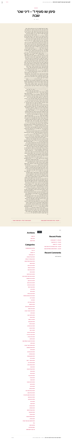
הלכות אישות (32, 263)
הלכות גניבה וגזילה (31, 293)
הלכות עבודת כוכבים (31, 369)
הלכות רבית (32, 401)
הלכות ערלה (32, 373)
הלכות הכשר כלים (31, 302)
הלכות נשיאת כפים (31, 364)
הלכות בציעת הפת (31, 269)
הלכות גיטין (32, 289)
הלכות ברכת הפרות (31, 284)
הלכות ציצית (32, 386)
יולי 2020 (33, 236)
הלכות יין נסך (32, 330)
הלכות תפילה (32, 414)
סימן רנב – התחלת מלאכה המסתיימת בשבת (52, 248)
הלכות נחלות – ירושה (31, 360)
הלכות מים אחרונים (31, 351)
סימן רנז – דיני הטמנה (57, 244)
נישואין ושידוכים (32, 427)
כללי (34, 423)
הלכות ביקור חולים (31, 265)
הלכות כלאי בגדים (31, 336)
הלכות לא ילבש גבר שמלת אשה (28, 341)
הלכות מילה (32, 349)
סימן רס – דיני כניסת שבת (56, 242)
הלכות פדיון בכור (31, 375)
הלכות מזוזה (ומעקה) (31, 347)
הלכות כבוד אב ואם (31, 332)
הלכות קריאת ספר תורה (30, 390)
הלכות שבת (32, 403)
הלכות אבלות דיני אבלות (30, 259)
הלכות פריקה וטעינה (31, 382)
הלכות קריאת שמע (31, 392)
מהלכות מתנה (32, 425)
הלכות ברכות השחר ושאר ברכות (28, 276)
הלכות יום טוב (32, 328)
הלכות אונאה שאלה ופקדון (30, 261)
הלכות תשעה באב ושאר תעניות (29, 420)
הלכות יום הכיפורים (31, 325)
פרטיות (42, 437)
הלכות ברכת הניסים (31, 282)
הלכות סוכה (32, 366)
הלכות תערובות (32, 412)
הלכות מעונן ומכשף (31, 356)
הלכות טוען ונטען (31, 321)
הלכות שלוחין (32, 407)
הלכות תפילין (32, 418)
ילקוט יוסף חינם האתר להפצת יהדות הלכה (61, 2)
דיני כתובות (32, 252)
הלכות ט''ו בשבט (31, 319)
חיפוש (60, 230)
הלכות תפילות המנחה (30, 416)
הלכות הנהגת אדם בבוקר (30, 306)
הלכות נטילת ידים (31, 362)
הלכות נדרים (32, 358)
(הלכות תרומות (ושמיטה (30, 248)
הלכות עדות (32, 371)
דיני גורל (33, 250)
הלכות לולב (32, 343)
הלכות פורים (32, 377)
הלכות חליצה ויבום (31, 315)
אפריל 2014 (32, 240)
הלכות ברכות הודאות (31, 274)
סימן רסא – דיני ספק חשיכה (56, 240)
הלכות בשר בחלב (31, 287)
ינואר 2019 (33, 238)
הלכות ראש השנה (31, 397)
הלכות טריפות (32, 323)
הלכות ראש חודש (31, 399)
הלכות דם (33, 300)
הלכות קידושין (32, 388)
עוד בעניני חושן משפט (30, 429)
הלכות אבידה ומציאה (31, 256)
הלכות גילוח (32, 291)
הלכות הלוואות (32, 304)
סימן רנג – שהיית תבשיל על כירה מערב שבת (52, 246)
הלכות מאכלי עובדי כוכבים (30, 345)
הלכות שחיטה (32, 405)
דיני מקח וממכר (32, 254)
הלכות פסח (32, 379)
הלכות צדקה (32, 384)
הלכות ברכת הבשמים (31, 278)
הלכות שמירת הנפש (31, 410)
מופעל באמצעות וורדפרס (36, 437)
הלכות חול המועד (31, 308)
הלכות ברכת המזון (31, 280)
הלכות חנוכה (32, 317)
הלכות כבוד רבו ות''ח (31, 334)
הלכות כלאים (32, 338)
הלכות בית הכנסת (31, 267)
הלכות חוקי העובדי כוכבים (30, 310)
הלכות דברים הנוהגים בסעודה (29, 295)
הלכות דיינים (32, 297)
